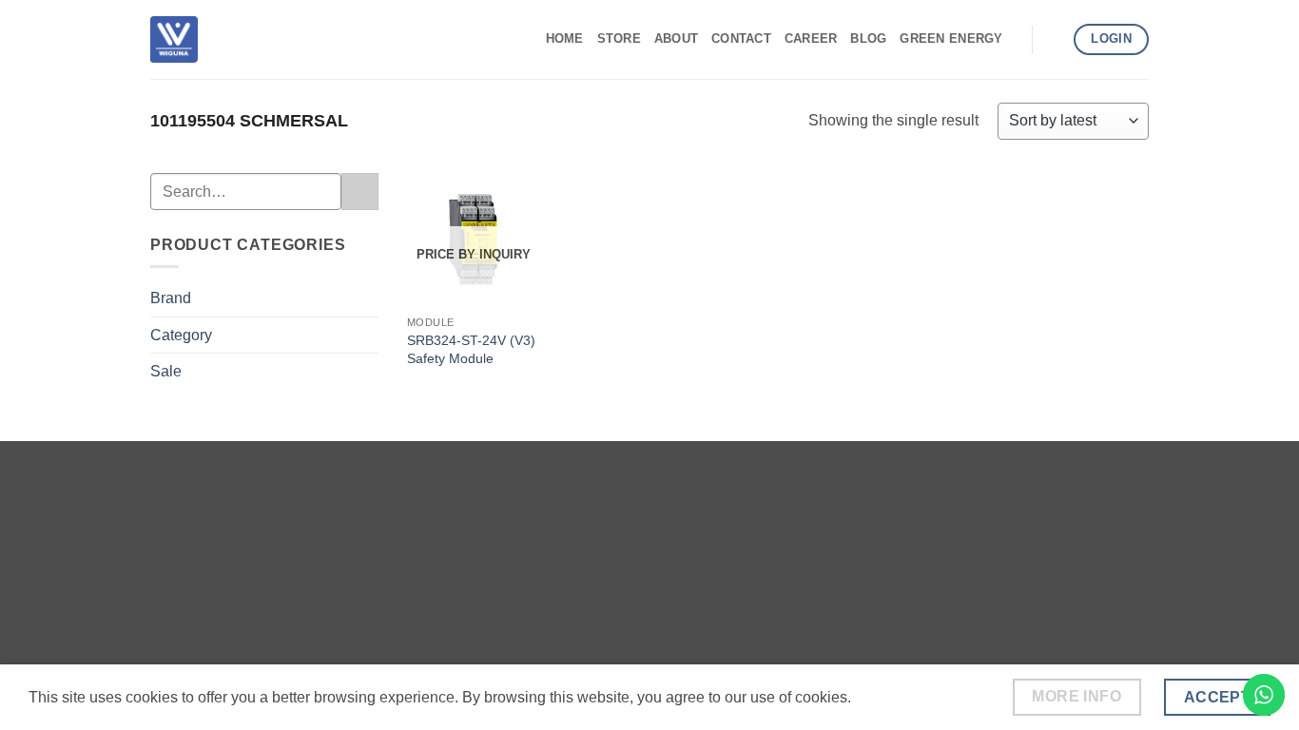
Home (565, 38)
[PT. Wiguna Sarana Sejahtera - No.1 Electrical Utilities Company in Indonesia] (174, 39)
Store (619, 38)
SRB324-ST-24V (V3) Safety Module (471, 349)
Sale (166, 371)
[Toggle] (367, 298)
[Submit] (359, 191)
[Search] (1053, 39)
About (676, 38)
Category (181, 335)
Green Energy (951, 38)
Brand (170, 298)
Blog (868, 38)
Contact (741, 38)
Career (811, 38)
